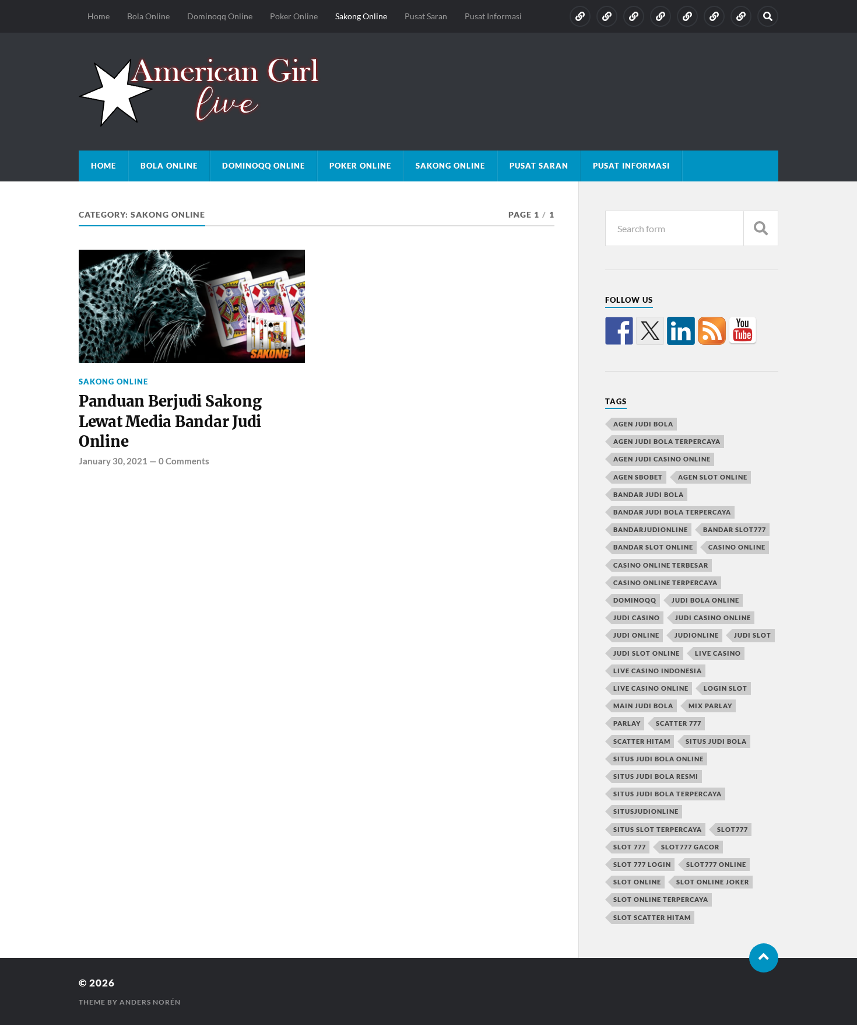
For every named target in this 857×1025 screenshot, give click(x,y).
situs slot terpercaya (657, 829)
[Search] (767, 16)
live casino (718, 653)
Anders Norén (150, 1002)
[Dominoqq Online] (633, 16)
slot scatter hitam (652, 917)
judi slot (752, 635)
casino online (736, 547)
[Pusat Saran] (714, 16)
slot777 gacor (690, 847)
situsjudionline (646, 811)
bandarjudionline (650, 529)
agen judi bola (643, 424)
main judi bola (643, 705)
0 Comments (184, 461)
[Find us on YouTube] (743, 331)
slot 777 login (642, 864)
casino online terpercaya (665, 582)
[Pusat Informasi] (740, 16)
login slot (725, 688)
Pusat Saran (426, 16)
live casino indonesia (657, 670)
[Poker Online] (660, 16)
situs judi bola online (658, 758)
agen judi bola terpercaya (667, 441)
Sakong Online (361, 16)
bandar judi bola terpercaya (672, 512)
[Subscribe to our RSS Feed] (712, 331)
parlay (627, 723)
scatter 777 (678, 723)
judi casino (636, 617)
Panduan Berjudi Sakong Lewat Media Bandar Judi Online (170, 421)
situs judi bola (716, 741)
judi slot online (646, 653)
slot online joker (712, 882)
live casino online (651, 688)
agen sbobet (638, 477)
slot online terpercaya (660, 899)
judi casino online (713, 617)
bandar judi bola (648, 494)
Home (98, 16)
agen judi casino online (662, 459)
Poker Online (294, 16)
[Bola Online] (606, 16)
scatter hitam (641, 741)
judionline (697, 635)
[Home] (580, 16)
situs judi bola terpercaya (667, 793)
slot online (637, 882)
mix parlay (710, 705)
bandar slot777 (734, 529)
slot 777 (629, 847)
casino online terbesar (660, 565)
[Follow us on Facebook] (619, 331)
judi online (636, 635)
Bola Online (148, 16)
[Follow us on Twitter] (650, 331)
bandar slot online (653, 547)
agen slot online (712, 477)
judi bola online (705, 600)
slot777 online (716, 864)
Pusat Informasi (493, 16)
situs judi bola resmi (655, 776)
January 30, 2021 (113, 461)
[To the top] (763, 957)
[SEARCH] (760, 228)
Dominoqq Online (219, 16)
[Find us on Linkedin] (681, 331)
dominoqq (634, 600)
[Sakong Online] (687, 16)
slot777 (732, 829)
